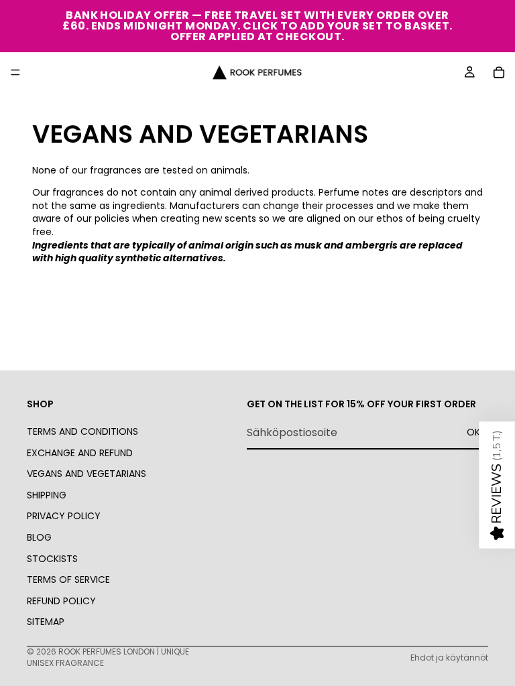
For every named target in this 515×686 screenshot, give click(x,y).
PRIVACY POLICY (64, 516)
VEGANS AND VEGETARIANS (86, 473)
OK (473, 432)
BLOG (39, 537)
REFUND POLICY (61, 601)
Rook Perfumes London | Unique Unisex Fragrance (108, 657)
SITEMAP (45, 621)
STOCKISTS (52, 558)
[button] (497, 485)
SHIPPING (46, 495)
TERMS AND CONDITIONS (82, 431)
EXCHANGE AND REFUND (80, 453)
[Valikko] (15, 72)
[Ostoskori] (499, 72)
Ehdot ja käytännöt (449, 657)
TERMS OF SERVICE (68, 579)
